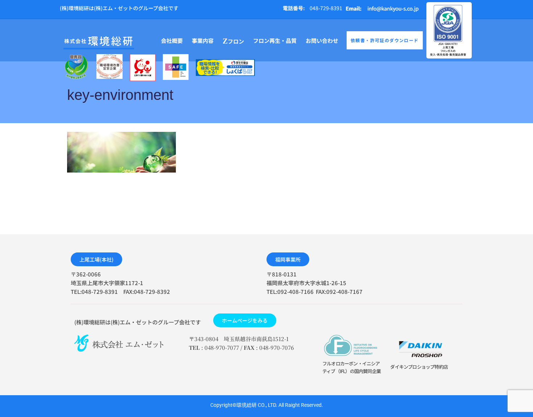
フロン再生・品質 (275, 40)
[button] (96, 259)
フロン (233, 41)
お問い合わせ (322, 40)
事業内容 (203, 40)
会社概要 (172, 40)
